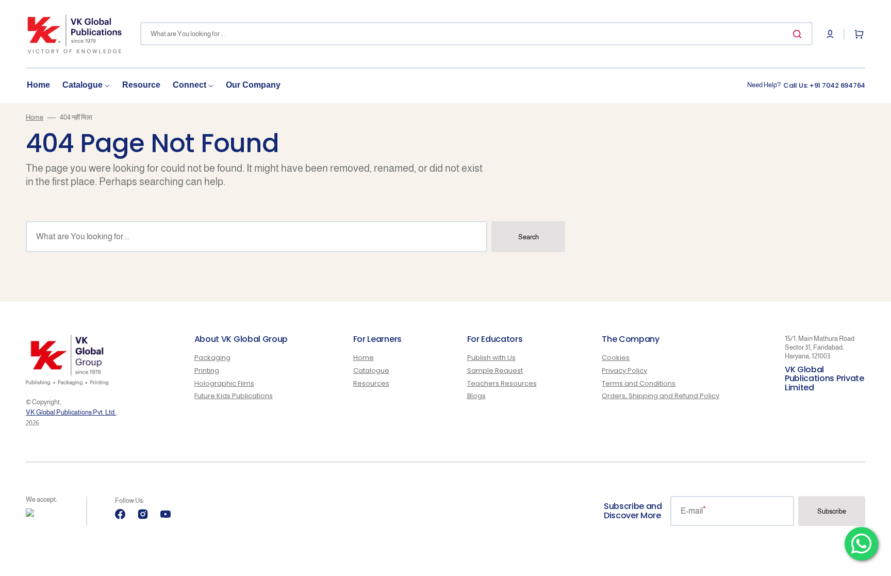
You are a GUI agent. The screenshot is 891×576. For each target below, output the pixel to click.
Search (528, 237)
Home (34, 117)
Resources (371, 383)
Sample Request (495, 370)
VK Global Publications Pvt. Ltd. (71, 412)
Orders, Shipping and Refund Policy (660, 396)
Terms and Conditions (638, 383)
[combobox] (476, 33)
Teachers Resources (502, 383)
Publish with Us (491, 358)
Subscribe (831, 511)
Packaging (212, 358)
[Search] (799, 34)
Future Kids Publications (233, 396)
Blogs (476, 396)
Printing (206, 370)
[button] (830, 34)
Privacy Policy (624, 370)
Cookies (616, 358)
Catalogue (371, 370)
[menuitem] (38, 85)
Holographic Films (224, 383)
